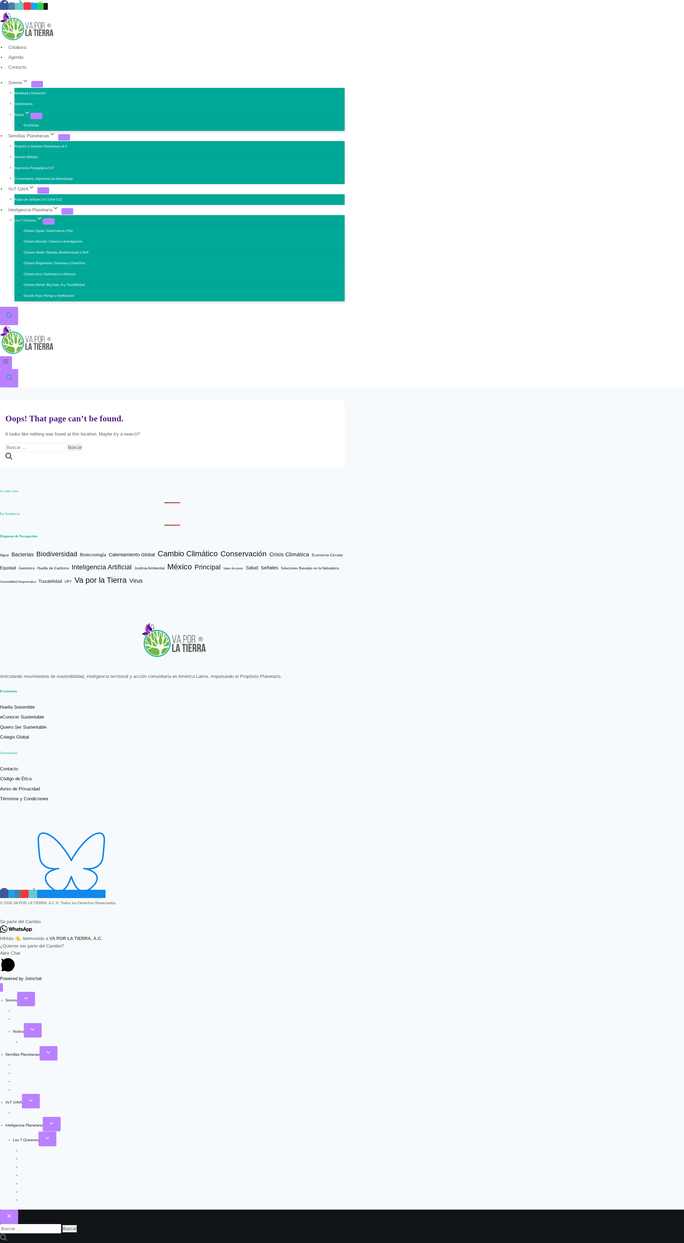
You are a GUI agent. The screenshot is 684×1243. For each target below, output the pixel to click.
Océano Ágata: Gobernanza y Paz (48, 231)
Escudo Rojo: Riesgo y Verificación (49, 296)
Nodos (18, 1031)
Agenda (15, 57)
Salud (252, 567)
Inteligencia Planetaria (24, 1125)
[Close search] (9, 1217)
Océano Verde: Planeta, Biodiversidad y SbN (56, 252)
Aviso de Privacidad (20, 788)
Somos (11, 1000)
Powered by (21, 978)
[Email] (46, 6)
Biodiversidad (56, 554)
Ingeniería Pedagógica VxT (34, 168)
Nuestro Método (26, 157)
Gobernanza (23, 104)
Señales (269, 567)
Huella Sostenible (17, 707)
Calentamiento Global (132, 554)
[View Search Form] (9, 316)
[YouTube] (27, 6)
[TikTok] (19, 6)
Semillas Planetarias (22, 1054)
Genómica (26, 568)
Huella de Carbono (53, 568)
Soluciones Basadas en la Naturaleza (310, 568)
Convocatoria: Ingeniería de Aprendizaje (43, 179)
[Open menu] (6, 362)
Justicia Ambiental (149, 568)
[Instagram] (12, 6)
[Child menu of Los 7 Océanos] (49, 221)
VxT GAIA (13, 1102)
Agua (4, 555)
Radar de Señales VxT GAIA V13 (38, 199)
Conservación (243, 554)
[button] (342, 921)
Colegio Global (14, 737)
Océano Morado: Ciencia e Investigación (53, 241)
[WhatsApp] (40, 6)
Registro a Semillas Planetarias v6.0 (40, 146)
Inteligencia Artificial (102, 567)
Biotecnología (93, 555)
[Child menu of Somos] (37, 84)
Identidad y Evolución (30, 93)
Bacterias (22, 554)
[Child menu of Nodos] (36, 116)
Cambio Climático (188, 553)
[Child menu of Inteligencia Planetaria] (67, 211)
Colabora (17, 47)
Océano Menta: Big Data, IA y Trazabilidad (54, 285)
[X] (34, 6)
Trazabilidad (50, 581)
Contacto (17, 67)
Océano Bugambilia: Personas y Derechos (54, 263)
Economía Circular (327, 555)
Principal (208, 567)
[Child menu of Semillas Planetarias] (64, 137)
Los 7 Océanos (25, 1140)
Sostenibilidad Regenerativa (18, 581)
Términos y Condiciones (24, 798)
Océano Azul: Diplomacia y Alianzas (50, 274)
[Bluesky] (71, 894)
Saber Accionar (233, 568)
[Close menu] (1, 987)
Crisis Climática (289, 554)
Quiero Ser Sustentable (23, 727)
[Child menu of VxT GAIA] (43, 190)
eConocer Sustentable (22, 717)
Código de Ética (16, 778)
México (179, 566)
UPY (68, 582)
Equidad (8, 568)
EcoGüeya (31, 125)
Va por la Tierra (101, 580)
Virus (136, 581)
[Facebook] (4, 6)
